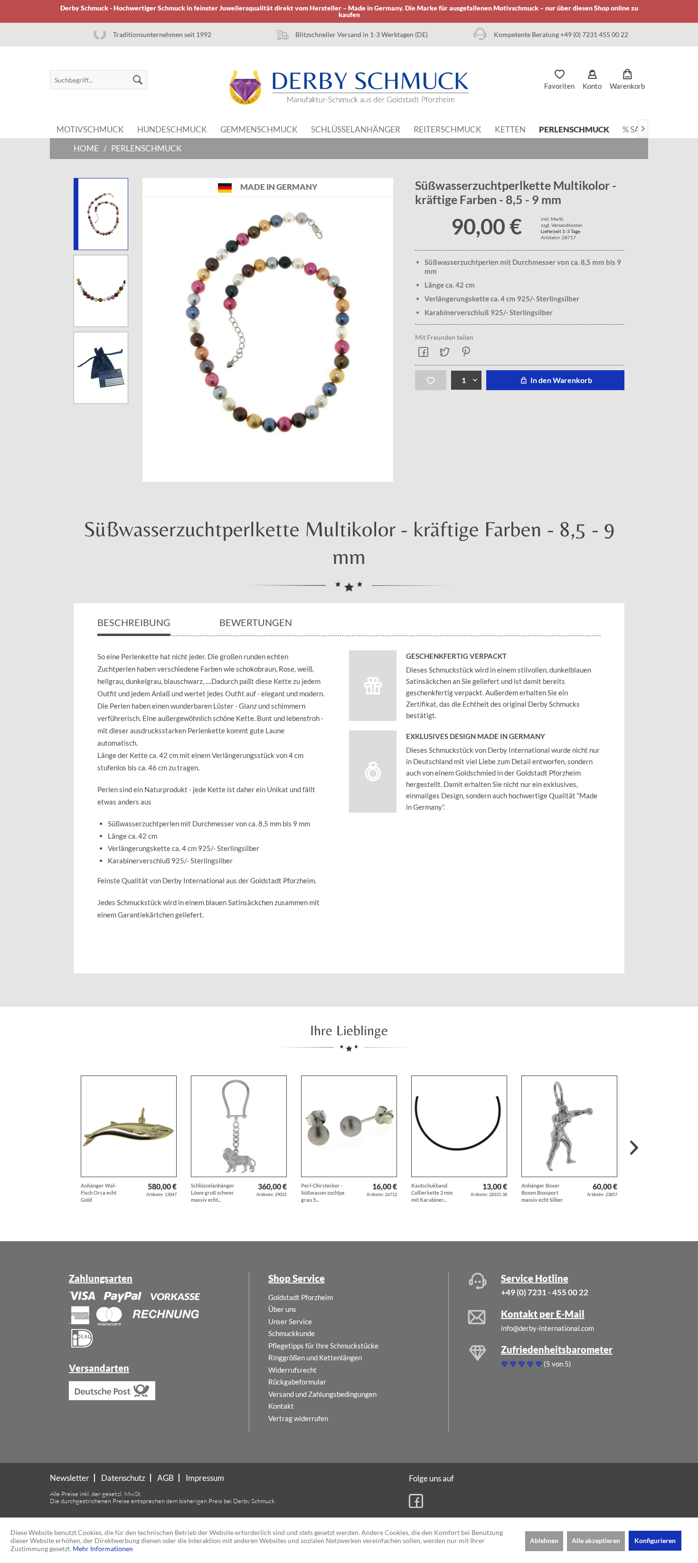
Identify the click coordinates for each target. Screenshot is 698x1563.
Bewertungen (256, 622)
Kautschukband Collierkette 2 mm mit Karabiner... (432, 1192)
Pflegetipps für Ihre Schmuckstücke (323, 1345)
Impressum (205, 1478)
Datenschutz (123, 1478)
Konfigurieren (655, 1540)
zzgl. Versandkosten (562, 225)
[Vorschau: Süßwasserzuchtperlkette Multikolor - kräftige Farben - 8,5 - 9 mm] (101, 214)
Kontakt (281, 1406)
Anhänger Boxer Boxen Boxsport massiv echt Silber (542, 1192)
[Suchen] (137, 79)
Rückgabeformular (297, 1381)
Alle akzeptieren (596, 1540)
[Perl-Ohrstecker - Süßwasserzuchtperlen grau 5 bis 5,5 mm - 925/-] (349, 1126)
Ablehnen (544, 1540)
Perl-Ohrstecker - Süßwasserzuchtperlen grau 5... (322, 1192)
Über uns (282, 1309)
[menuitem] (98, 79)
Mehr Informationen (103, 1548)
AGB (165, 1478)
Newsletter (69, 1478)
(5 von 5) (557, 1363)
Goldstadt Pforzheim (300, 1297)
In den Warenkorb (560, 379)
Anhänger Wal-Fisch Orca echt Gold (98, 1192)
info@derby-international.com (547, 1328)
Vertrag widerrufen (298, 1418)
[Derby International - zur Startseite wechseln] (349, 87)
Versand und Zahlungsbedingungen (322, 1394)
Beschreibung (133, 622)
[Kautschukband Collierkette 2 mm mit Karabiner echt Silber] (459, 1126)
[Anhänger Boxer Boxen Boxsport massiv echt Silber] (569, 1126)
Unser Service (290, 1321)
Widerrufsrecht (292, 1370)
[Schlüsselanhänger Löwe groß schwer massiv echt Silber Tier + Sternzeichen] (239, 1126)
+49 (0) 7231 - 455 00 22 (544, 1292)
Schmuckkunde (291, 1333)
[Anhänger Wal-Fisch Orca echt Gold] (129, 1126)
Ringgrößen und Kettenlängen (315, 1357)
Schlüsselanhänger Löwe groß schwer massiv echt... (212, 1192)
